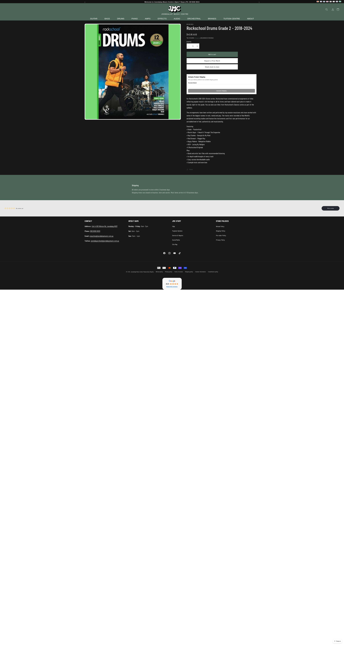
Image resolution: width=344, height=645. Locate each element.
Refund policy (159, 271)
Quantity (189, 42)
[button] (326, 9)
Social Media (176, 240)
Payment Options (177, 231)
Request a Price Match (212, 61)
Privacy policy (168, 271)
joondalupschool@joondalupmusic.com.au (105, 241)
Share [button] (191, 169)
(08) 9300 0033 (95, 231)
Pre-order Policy (221, 235)
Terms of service (178, 271)
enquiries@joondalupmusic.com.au (101, 236)
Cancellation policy (213, 271)
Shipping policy (189, 271)
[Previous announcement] (85, 2)
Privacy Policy (220, 240)
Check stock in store (212, 67)
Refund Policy (220, 226)
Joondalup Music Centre (137, 272)
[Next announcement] (259, 2)
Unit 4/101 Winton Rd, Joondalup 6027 (105, 226)
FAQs (173, 226)
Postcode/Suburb (192, 83)
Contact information (200, 271)
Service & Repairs (177, 235)
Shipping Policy (220, 231)
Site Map (174, 244)
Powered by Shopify (149, 272)
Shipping (197, 38)
